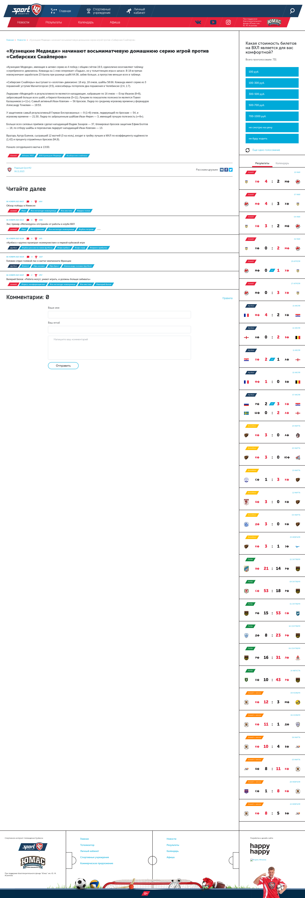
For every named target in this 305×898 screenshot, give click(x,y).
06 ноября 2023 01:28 (15, 239)
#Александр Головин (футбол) (78, 266)
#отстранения (37, 229)
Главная (84, 838)
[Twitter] (231, 170)
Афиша (171, 857)
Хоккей (13, 155)
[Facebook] (226, 170)
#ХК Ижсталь (66, 211)
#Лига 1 (25, 266)
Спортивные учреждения (94, 857)
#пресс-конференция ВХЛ (33, 284)
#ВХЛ (23, 211)
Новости (171, 838)
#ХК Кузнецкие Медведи (50, 155)
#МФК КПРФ (80, 248)
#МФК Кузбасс (63, 248)
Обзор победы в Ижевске (20, 205)
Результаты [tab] (262, 163)
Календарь (173, 851)
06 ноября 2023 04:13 (15, 220)
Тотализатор (87, 845)
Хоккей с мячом (254, 693)
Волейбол (252, 426)
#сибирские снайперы (77, 155)
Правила (227, 298)
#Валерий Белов (103, 284)
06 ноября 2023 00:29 (15, 257)
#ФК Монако (39, 266)
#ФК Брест (54, 266)
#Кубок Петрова (86, 229)
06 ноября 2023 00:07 (15, 275)
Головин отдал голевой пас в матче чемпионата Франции (38, 260)
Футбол (13, 248)
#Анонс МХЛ (28, 155)
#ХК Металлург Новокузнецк (43, 211)
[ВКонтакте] (222, 170)
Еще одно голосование (266, 149)
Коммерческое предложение (96, 863)
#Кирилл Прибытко (98, 248)
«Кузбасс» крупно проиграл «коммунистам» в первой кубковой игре (45, 242)
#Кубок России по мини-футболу (37, 248)
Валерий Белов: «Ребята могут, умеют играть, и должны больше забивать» (48, 279)
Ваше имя (53, 307)
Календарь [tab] (282, 163)
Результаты (173, 845)
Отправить (63, 365)
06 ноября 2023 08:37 (15, 202)
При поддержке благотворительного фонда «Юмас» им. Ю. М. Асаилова (252, 22)
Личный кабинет (89, 851)
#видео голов (83, 211)
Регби (250, 559)
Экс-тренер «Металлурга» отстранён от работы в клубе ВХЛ (40, 224)
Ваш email (54, 322)
